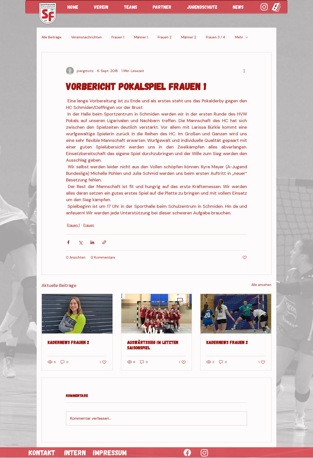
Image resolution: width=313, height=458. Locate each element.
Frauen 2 (164, 37)
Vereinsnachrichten (86, 37)
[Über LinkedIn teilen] (92, 242)
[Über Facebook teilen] (68, 242)
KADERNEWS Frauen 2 (68, 342)
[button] (105, 7)
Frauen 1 (118, 37)
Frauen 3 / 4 (215, 37)
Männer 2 (188, 37)
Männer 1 (141, 37)
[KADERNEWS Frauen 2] (77, 313)
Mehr (239, 37)
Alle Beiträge (51, 37)
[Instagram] (204, 453)
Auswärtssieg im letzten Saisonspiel (152, 345)
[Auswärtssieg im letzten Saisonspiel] (156, 313)
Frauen (88, 225)
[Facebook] (187, 453)
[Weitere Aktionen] (244, 71)
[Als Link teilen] (104, 242)
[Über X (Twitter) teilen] (80, 242)
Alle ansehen (261, 284)
